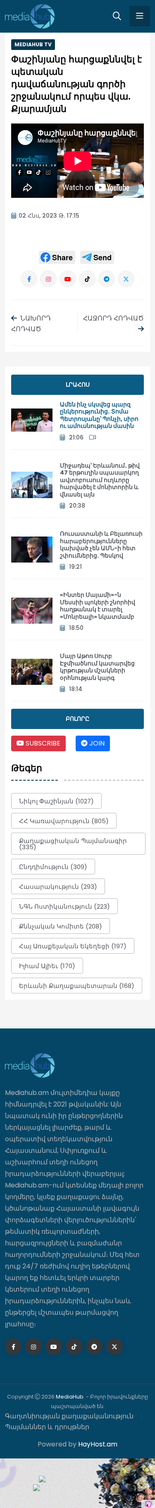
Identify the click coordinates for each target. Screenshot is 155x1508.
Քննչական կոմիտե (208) (60, 926)
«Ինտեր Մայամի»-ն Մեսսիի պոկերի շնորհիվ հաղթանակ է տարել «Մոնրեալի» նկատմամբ (97, 606)
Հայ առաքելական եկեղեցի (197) (72, 946)
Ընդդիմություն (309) (53, 866)
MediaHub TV (33, 44)
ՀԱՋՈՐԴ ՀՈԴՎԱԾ (113, 318)
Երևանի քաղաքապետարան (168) (76, 985)
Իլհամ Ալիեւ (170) (47, 966)
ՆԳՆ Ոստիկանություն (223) (64, 906)
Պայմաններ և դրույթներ (47, 1427)
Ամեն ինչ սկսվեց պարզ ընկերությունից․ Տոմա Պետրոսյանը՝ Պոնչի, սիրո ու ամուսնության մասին (99, 415)
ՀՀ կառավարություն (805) (64, 821)
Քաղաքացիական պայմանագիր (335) (73, 843)
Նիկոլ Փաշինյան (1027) (56, 801)
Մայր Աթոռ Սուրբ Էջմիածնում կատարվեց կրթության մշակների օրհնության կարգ (97, 667)
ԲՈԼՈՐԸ (77, 719)
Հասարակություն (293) (58, 886)
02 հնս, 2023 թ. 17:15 (49, 215)
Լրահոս (78, 384)
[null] (57, 257)
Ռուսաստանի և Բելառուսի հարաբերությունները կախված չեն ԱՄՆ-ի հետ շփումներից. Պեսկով (101, 545)
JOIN (96, 743)
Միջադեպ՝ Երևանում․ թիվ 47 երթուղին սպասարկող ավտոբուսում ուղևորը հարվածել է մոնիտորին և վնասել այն (100, 480)
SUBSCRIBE (42, 743)
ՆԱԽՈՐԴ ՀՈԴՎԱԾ (31, 323)
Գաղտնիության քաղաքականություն (69, 1416)
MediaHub (69, 1397)
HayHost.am (97, 1444)
